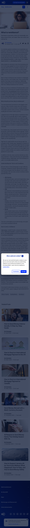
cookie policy (6, 267)
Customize (16, 271)
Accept (24, 271)
